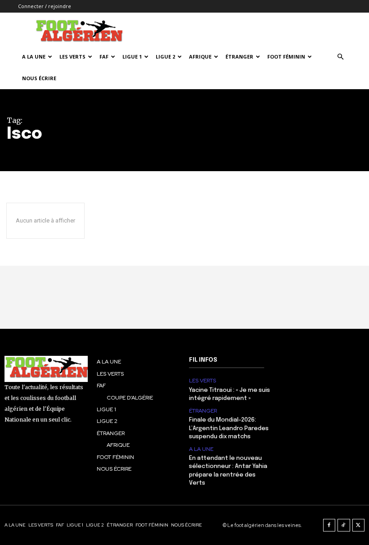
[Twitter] (358, 525)
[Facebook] (329, 525)
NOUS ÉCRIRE (39, 78)
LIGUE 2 (165, 56)
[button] (340, 57)
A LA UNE (201, 449)
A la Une (33, 56)
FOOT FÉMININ (286, 56)
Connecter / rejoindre (44, 6)
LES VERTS (72, 56)
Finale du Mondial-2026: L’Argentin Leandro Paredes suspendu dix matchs (229, 428)
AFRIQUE (200, 56)
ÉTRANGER (239, 56)
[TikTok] (344, 525)
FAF (103, 56)
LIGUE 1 (132, 56)
